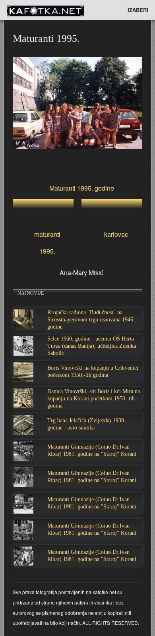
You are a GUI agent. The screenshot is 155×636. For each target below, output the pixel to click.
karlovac (116, 234)
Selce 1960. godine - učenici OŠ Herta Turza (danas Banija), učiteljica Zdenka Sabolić (91, 346)
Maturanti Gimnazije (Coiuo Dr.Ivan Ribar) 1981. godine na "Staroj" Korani (91, 450)
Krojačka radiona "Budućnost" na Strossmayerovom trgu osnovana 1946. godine (91, 319)
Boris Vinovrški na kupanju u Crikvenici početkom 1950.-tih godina (92, 371)
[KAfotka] (58, 10)
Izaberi (138, 10)
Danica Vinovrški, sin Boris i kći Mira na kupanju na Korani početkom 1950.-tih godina (93, 398)
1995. (47, 251)
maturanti (47, 234)
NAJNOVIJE (30, 293)
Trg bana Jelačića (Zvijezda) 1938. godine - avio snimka (86, 424)
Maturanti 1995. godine (81, 188)
